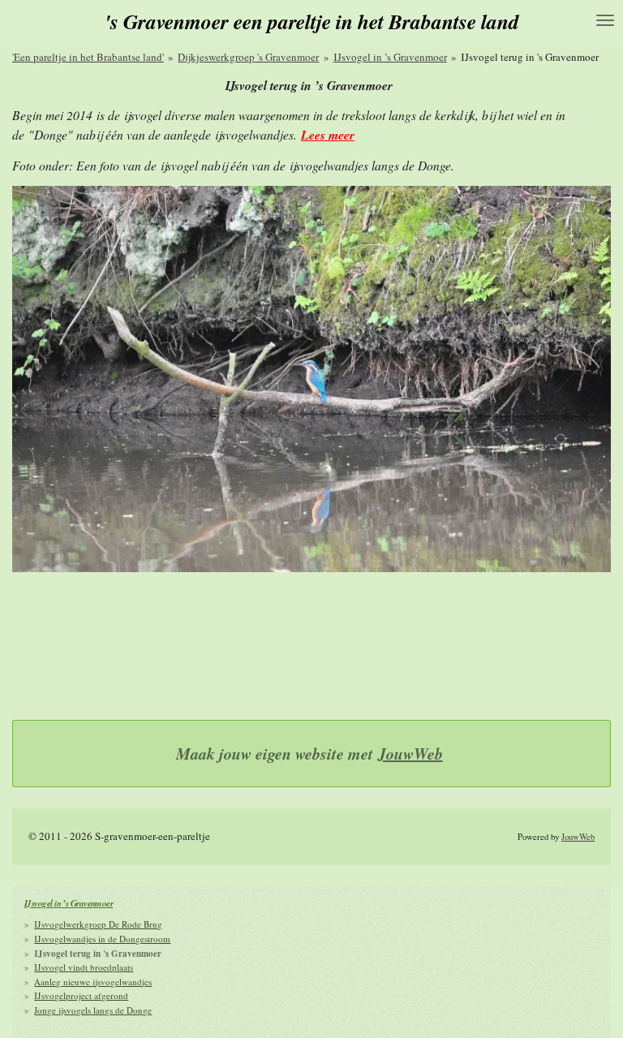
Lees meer (327, 135)
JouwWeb (410, 753)
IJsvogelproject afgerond (81, 995)
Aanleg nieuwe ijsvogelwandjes (93, 982)
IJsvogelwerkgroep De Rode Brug (98, 924)
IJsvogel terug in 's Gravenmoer (530, 57)
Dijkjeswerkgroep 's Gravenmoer (248, 57)
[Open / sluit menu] (605, 20)
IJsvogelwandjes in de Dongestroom (102, 938)
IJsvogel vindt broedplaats (83, 967)
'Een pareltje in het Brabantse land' (88, 57)
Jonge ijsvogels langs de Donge (93, 1010)
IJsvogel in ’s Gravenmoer (390, 57)
